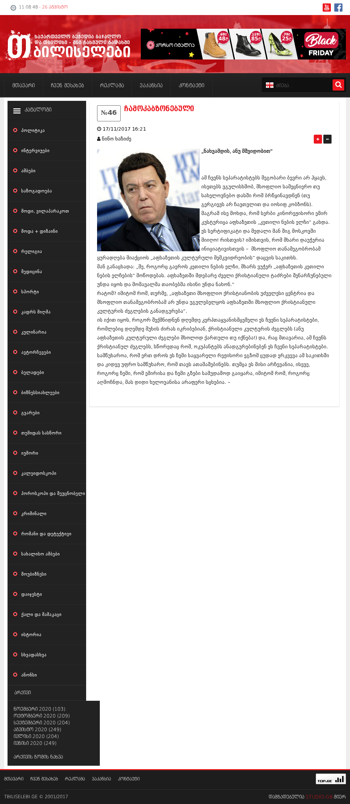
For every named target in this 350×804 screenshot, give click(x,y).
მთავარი (14, 779)
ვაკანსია (101, 779)
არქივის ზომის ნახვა (38, 757)
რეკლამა (75, 779)
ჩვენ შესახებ (44, 779)
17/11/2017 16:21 (124, 129)
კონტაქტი (129, 779)
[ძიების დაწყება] (338, 85)
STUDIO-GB (319, 797)
